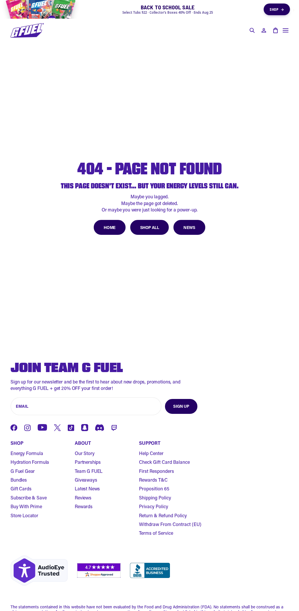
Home (109, 227)
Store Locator (24, 515)
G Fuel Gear (23, 471)
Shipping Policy (155, 497)
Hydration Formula (30, 462)
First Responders (156, 471)
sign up (181, 406)
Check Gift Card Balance (164, 462)
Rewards (84, 506)
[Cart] (275, 30)
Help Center (151, 453)
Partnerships (88, 462)
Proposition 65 (154, 488)
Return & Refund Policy (163, 515)
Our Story (85, 453)
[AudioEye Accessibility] (39, 570)
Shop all (149, 227)
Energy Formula (27, 453)
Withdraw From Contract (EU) (170, 524)
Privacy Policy (153, 506)
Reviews (83, 497)
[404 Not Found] (27, 30)
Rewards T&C (153, 480)
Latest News (87, 488)
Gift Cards (21, 488)
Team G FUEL (88, 471)
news (189, 227)
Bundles (19, 480)
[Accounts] (263, 30)
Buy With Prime (26, 506)
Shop (277, 9)
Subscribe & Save (28, 497)
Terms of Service (156, 533)
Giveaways (86, 480)
